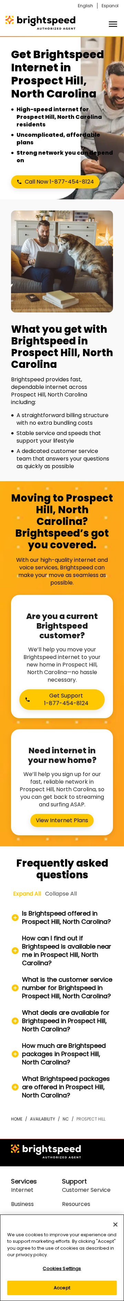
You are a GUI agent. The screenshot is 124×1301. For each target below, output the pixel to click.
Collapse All (61, 894)
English (85, 6)
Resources (76, 1204)
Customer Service (86, 1190)
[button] (62, 917)
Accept (62, 1287)
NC (66, 1119)
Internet (22, 1190)
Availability (42, 1119)
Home (16, 1119)
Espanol (110, 6)
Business (22, 1204)
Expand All (27, 894)
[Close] (115, 1224)
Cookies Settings (62, 1268)
